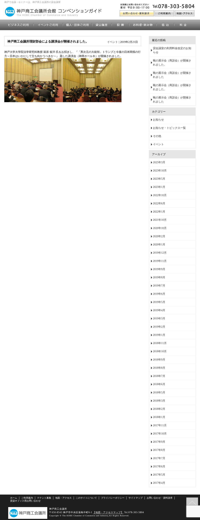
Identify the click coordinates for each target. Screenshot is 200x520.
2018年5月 (159, 392)
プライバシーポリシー (112, 498)
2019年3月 (159, 318)
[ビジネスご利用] (19, 25)
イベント (112, 42)
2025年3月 (159, 162)
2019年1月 (159, 334)
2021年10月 (160, 219)
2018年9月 (159, 359)
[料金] (183, 25)
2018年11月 (160, 343)
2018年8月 (159, 367)
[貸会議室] (102, 25)
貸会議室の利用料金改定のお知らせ (172, 50)
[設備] (120, 25)
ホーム (13, 498)
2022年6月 (159, 203)
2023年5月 (159, 178)
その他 (157, 136)
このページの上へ (192, 503)
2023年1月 (159, 187)
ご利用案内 (27, 498)
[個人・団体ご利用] (77, 25)
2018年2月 (159, 408)
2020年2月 (159, 236)
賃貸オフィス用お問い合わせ (25, 500)
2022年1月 (159, 211)
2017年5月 (159, 474)
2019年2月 (159, 326)
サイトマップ (136, 498)
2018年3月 (159, 400)
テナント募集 (44, 498)
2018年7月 (159, 376)
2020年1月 (159, 244)
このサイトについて (86, 498)
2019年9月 (159, 269)
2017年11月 (160, 425)
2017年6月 (159, 466)
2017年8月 (159, 450)
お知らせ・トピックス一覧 (169, 127)
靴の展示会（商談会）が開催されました (172, 74)
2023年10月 (160, 170)
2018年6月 (159, 384)
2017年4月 (159, 482)
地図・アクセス (63, 498)
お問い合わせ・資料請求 (159, 498)
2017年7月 (159, 458)
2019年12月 (160, 252)
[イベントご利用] (48, 25)
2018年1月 (159, 417)
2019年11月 (160, 261)
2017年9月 (159, 441)
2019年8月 (159, 277)
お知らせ (158, 119)
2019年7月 (159, 285)
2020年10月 (160, 228)
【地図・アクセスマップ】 (108, 512)
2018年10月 (160, 351)
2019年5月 (159, 302)
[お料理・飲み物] (143, 25)
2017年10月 (160, 433)
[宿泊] (165, 25)
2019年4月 (159, 310)
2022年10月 (160, 195)
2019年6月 (159, 293)
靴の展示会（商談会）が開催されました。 (172, 62)
